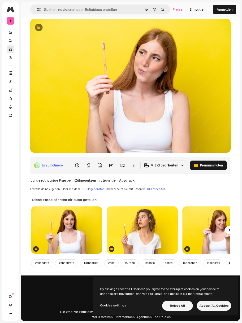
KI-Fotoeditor (156, 189)
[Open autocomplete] (36, 9)
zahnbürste (66, 263)
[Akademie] (10, 305)
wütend (130, 263)
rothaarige (91, 263)
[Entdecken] (10, 57)
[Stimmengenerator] (10, 107)
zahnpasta (42, 263)
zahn (111, 263)
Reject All (177, 306)
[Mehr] (10, 313)
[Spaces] (10, 81)
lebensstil (213, 263)
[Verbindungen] (10, 296)
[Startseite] (10, 32)
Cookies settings (113, 305)
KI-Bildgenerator (93, 189)
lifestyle (150, 263)
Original (60, 28)
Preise (177, 9)
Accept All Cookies (214, 306)
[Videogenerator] (10, 98)
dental (169, 263)
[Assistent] (10, 115)
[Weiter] (229, 230)
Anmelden (225, 9)
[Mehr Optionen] (133, 165)
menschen (190, 263)
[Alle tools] (10, 73)
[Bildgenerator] (10, 90)
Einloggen (197, 9)
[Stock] (10, 49)
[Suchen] (10, 40)
